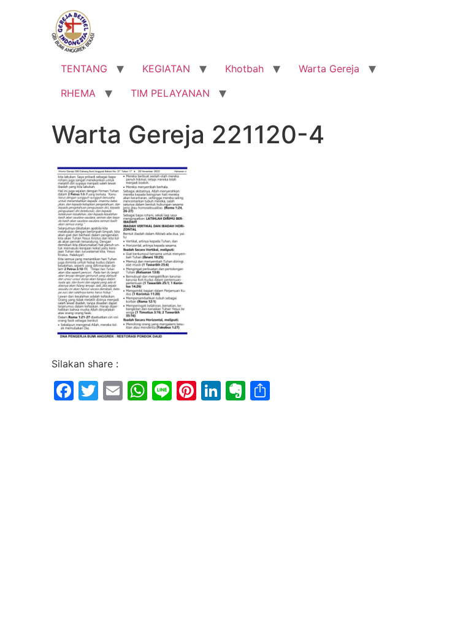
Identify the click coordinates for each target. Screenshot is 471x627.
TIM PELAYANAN (170, 93)
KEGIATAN (166, 68)
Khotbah (244, 68)
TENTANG (84, 68)
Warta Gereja (329, 68)
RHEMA (78, 93)
